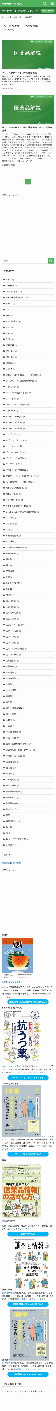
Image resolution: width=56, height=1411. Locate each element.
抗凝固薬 (11, 666)
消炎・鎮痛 (12, 714)
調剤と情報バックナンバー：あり (30, 1299)
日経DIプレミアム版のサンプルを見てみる (28, 1001)
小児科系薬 (12, 606)
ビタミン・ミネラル (16, 458)
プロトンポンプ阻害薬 (17, 470)
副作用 (10, 565)
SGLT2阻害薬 (13, 321)
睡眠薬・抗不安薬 (15, 755)
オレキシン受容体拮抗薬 (18, 392)
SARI (9, 315)
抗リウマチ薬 (13, 654)
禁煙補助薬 (12, 761)
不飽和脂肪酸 (13, 535)
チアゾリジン (13, 434)
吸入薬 (10, 589)
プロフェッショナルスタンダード (23, 475)
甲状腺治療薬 (13, 731)
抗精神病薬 (12, 678)
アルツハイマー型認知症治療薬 (21, 380)
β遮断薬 (11, 362)
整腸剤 (10, 696)
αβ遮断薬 (12, 345)
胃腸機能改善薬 (14, 791)
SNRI (10, 327)
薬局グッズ (12, 809)
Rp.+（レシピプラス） (12, 1066)
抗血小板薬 (12, 690)
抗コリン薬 (12, 636)
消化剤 (10, 702)
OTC (9, 309)
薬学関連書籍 (14, 803)
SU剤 (10, 339)
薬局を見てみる (28, 1234)
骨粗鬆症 (11, 844)
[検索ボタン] (45, 3)
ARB (10, 279)
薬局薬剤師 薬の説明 (11, 862)
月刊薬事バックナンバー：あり (27, 1369)
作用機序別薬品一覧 (16, 547)
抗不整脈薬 (12, 660)
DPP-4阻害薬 (14, 291)
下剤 (9, 529)
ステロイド (12, 410)
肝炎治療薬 (12, 785)
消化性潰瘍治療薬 (15, 708)
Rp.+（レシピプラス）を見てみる (28, 1077)
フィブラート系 (14, 464)
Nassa (10, 303)
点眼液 (10, 719)
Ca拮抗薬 (12, 285)
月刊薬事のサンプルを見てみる (28, 1374)
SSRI (9, 333)
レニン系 (11, 517)
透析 (9, 833)
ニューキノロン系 (15, 446)
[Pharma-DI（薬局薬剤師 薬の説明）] (12, 3)
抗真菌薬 (11, 672)
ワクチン (11, 523)
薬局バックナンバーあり (18, 1228)
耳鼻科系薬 (12, 779)
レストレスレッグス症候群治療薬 (23, 511)
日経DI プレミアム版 (11, 981)
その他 (10, 368)
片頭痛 (10, 725)
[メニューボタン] (52, 3)
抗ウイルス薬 (13, 630)
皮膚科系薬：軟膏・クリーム (20, 749)
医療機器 (11, 571)
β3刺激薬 (11, 356)
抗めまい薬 (12, 618)
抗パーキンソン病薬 (16, 648)
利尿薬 (10, 559)
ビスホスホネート (16, 452)
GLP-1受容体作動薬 (17, 297)
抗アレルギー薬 (15, 624)
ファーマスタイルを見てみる (28, 1154)
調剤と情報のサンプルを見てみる (28, 1304)
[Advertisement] (28, 226)
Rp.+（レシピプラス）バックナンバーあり (26, 1072)
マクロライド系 (14, 499)
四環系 (10, 594)
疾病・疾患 (12, 737)
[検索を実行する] (51, 261)
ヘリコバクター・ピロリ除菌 (20, 481)
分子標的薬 (12, 553)
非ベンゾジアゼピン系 (17, 839)
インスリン (12, 386)
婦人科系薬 (12, 600)
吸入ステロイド (14, 583)
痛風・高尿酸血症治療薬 (18, 743)
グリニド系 (12, 398)
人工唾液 (11, 541)
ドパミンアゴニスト (16, 440)
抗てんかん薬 (13, 612)
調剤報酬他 (13, 821)
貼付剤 (10, 827)
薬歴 (9, 815)
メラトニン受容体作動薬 (18, 505)
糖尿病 (11, 767)
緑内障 (10, 773)
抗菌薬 (10, 684)
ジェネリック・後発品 (18, 404)
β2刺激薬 (11, 350)
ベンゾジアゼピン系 (16, 487)
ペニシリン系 (13, 493)
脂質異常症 (12, 797)
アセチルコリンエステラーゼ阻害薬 (24, 374)
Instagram (47, 10)
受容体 (10, 577)
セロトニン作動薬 (15, 416)
